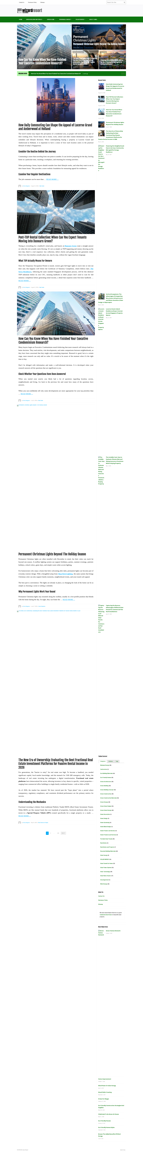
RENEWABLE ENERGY (65, 19)
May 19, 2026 (103, 67)
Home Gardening (105, 822)
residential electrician (106, 915)
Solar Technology (105, 871)
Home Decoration (76, 26)
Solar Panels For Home (106, 863)
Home (20, 19)
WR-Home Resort (24, 1150)
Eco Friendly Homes (105, 777)
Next (63, 833)
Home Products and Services (108, 835)
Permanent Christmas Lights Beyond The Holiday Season (47, 73)
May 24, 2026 (76, 67)
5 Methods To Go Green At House (108, 1114)
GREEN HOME (50, 19)
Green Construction (105, 794)
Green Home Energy (105, 810)
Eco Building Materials (106, 773)
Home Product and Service (107, 831)
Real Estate (21, 26)
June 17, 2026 (76, 47)
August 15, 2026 (21, 67)
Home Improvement (104, 1079)
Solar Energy (103, 855)
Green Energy (103, 52)
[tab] (103, 761)
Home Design (103, 818)
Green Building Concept (106, 790)
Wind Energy (103, 884)
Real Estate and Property (78, 52)
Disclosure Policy (32, 2)
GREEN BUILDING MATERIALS (34, 19)
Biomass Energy (104, 765)
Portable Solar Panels (106, 839)
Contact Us (21, 2)
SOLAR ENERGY (80, 19)
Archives (111, 761)
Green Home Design (105, 806)
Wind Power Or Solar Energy (107, 1085)
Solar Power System (105, 867)
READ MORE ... (52, 179)
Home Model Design (105, 826)
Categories (103, 761)
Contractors (103, 769)
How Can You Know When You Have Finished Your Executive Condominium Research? (53, 340)
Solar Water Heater (105, 876)
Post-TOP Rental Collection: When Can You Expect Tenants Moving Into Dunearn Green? (52, 239)
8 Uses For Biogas (103, 1099)
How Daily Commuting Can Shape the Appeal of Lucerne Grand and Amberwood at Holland (55, 127)
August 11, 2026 (34, 287)
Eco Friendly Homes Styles (106, 1127)
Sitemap (42, 2)
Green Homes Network (113, 931)
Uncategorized (104, 880)
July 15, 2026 (34, 400)
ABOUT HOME (93, 19)
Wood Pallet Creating (105, 1092)
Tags (117, 761)
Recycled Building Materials (107, 851)
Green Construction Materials (108, 798)
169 (58, 833)
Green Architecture (105, 781)
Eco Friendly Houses (104, 1121)
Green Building (104, 785)
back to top (122, 1150)
